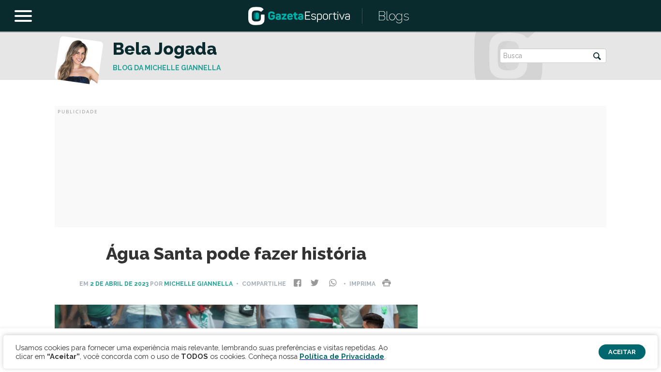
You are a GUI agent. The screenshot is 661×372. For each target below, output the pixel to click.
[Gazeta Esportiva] (299, 15)
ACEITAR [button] (622, 352)
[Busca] (597, 57)
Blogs (393, 16)
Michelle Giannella (198, 283)
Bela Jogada (165, 48)
